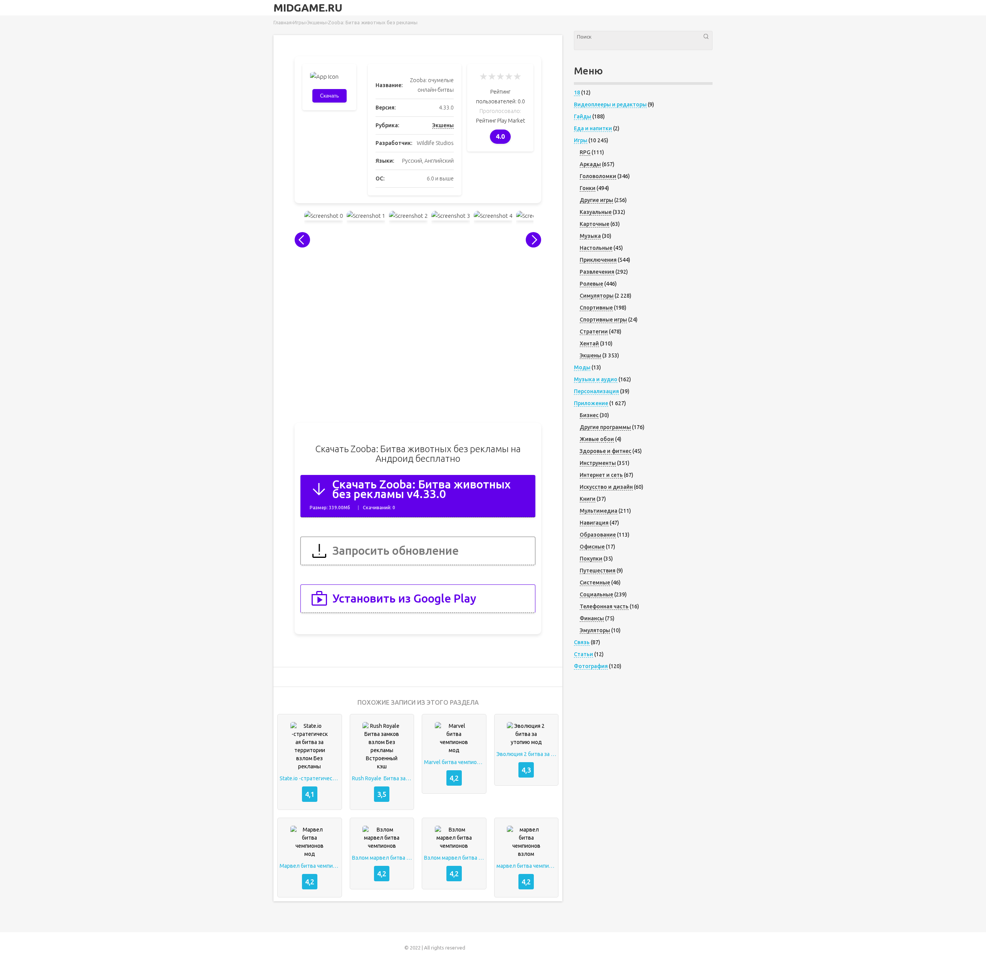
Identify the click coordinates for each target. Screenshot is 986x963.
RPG (585, 152)
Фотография (591, 666)
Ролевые (591, 284)
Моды (582, 367)
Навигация (594, 523)
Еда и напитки (593, 128)
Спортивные (596, 308)
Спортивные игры (603, 320)
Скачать (329, 96)
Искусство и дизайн (606, 487)
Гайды (582, 116)
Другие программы (605, 427)
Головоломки (598, 176)
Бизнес (589, 415)
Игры (580, 140)
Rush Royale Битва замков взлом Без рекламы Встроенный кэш (382, 778)
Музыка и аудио (595, 379)
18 (577, 92)
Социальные (596, 594)
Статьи (583, 654)
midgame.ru (307, 7)
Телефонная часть (604, 606)
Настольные (596, 248)
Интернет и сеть (601, 475)
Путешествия (597, 570)
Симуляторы (597, 296)
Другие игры (596, 200)
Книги (587, 499)
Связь (582, 642)
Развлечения (597, 272)
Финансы (592, 618)
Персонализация (596, 391)
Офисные (592, 547)
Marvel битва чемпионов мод (454, 762)
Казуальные (596, 212)
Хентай (589, 343)
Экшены (443, 125)
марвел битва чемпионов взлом (526, 866)
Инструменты (598, 463)
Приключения (598, 260)
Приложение (591, 403)
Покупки (591, 559)
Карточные (594, 224)
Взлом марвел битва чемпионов (382, 858)
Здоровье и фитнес (605, 451)
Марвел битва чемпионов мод (310, 866)
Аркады (590, 164)
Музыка (590, 236)
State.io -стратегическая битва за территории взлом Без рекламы (310, 778)
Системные (595, 582)
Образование (598, 535)
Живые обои (597, 439)
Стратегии (594, 331)
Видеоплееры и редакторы (610, 104)
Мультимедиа (598, 511)
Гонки (587, 188)
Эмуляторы (595, 630)
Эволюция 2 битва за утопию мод (526, 754)
